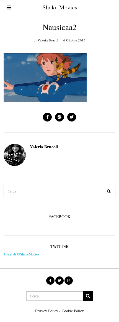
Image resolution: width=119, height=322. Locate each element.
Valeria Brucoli (44, 147)
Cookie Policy (73, 310)
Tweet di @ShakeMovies (21, 254)
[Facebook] (47, 117)
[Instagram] (68, 280)
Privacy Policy (46, 310)
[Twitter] (71, 117)
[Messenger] (59, 117)
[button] (108, 191)
